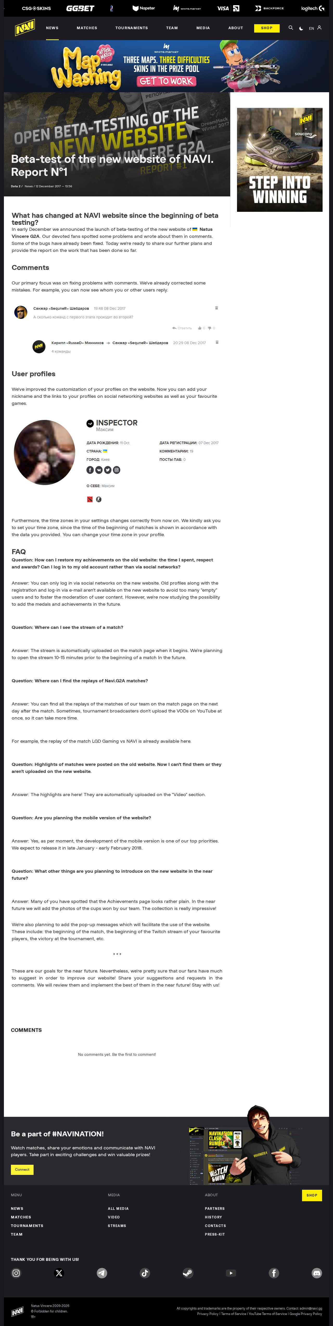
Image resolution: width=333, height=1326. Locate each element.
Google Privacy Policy (306, 1314)
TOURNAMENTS (27, 1226)
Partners (215, 1209)
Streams (117, 1226)
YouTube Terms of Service (268, 1314)
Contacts (215, 1226)
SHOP (312, 1195)
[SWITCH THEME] (301, 28)
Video (114, 1217)
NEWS (17, 1209)
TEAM (17, 1234)
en (311, 28)
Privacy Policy (208, 1314)
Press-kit (215, 1234)
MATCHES (21, 1217)
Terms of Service (233, 1314)
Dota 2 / (17, 186)
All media (118, 1209)
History (213, 1217)
